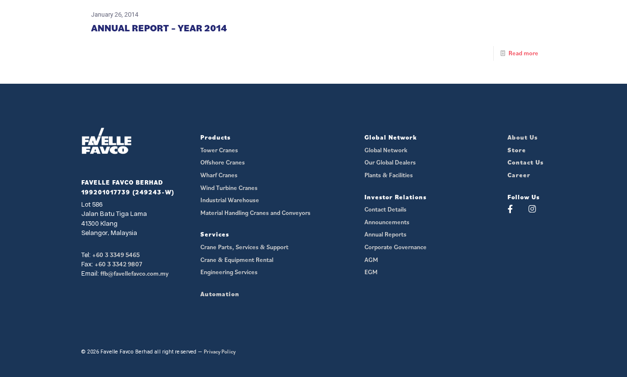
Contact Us (525, 162)
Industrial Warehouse (229, 200)
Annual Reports (385, 234)
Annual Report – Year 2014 (159, 28)
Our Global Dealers (390, 162)
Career (519, 175)
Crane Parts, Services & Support (244, 247)
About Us (522, 137)
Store (516, 150)
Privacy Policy (220, 351)
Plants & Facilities (388, 175)
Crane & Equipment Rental (236, 260)
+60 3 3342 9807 (118, 264)
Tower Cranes (219, 150)
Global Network (386, 150)
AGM (371, 260)
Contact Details (385, 209)
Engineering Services (229, 272)
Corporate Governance (395, 247)
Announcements (387, 222)
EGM (371, 272)
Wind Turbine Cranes (229, 188)
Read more (523, 53)
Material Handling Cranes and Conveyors (255, 213)
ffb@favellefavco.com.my (134, 273)
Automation (220, 294)
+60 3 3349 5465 (116, 255)
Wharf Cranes (219, 175)
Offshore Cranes (222, 162)
